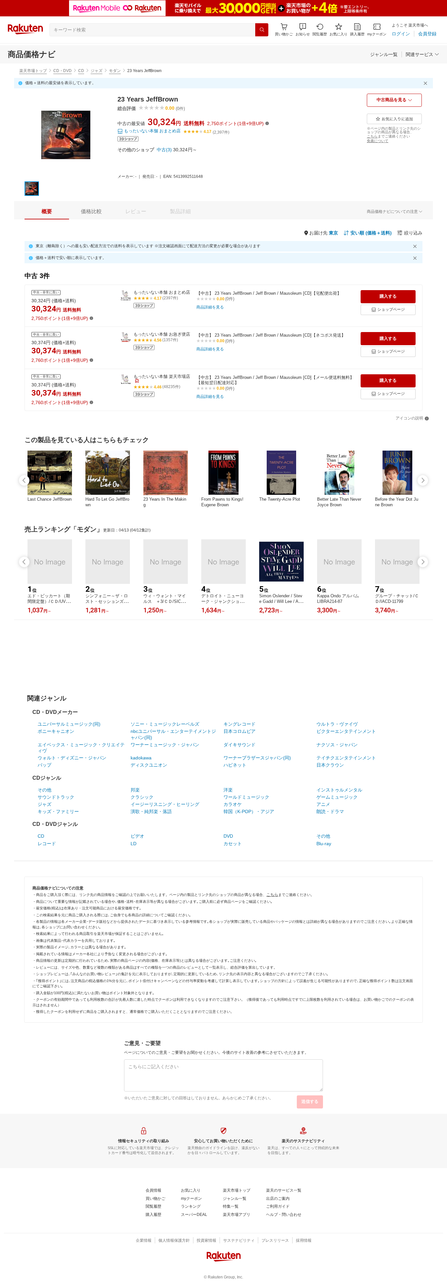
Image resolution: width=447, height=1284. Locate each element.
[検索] (261, 29)
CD (81, 70)
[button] (302, 29)
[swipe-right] (423, 480)
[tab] (47, 211)
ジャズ (96, 70)
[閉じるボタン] (426, 83)
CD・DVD (62, 70)
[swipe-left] (24, 480)
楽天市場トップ (33, 70)
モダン (115, 70)
